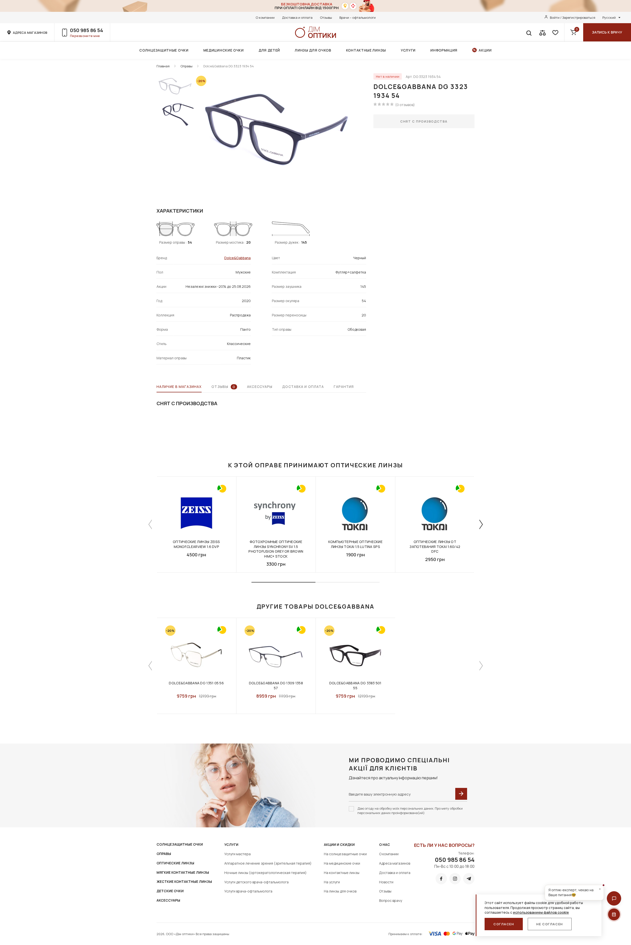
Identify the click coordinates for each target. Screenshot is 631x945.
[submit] (461, 794)
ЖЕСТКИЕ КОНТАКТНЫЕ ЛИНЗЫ (184, 881)
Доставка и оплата (297, 17)
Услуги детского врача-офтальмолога (256, 882)
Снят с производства (424, 121)
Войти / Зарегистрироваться (572, 17)
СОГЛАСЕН (503, 924)
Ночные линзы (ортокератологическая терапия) (265, 872)
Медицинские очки (223, 50)
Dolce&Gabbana (237, 257)
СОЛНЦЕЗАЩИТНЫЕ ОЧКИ (180, 844)
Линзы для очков (313, 50)
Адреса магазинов (394, 863)
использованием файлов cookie (541, 912)
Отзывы (326, 17)
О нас (384, 844)
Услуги (408, 50)
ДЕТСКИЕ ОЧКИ (170, 891)
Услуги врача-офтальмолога (248, 891)
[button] (614, 898)
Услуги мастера (237, 854)
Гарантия (344, 386)
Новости (386, 882)
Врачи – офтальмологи (357, 17)
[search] (529, 32)
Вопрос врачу (390, 900)
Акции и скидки (339, 844)
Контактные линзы (366, 50)
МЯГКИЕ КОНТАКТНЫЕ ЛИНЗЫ (183, 872)
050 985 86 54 (86, 30)
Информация (443, 50)
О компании (265, 17)
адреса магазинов (30, 32)
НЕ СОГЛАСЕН (549, 924)
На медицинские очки (342, 863)
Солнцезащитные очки (163, 50)
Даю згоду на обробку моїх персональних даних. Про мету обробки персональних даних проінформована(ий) (410, 810)
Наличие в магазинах (179, 386)
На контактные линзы (341, 872)
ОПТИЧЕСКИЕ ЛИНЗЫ (175, 863)
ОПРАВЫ (164, 853)
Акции (485, 50)
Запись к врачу (607, 32)
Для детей (269, 50)
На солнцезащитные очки (345, 854)
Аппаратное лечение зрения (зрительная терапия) (268, 863)
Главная (163, 66)
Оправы (186, 66)
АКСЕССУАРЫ (168, 900)
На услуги (332, 882)
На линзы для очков (340, 891)
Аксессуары (259, 386)
